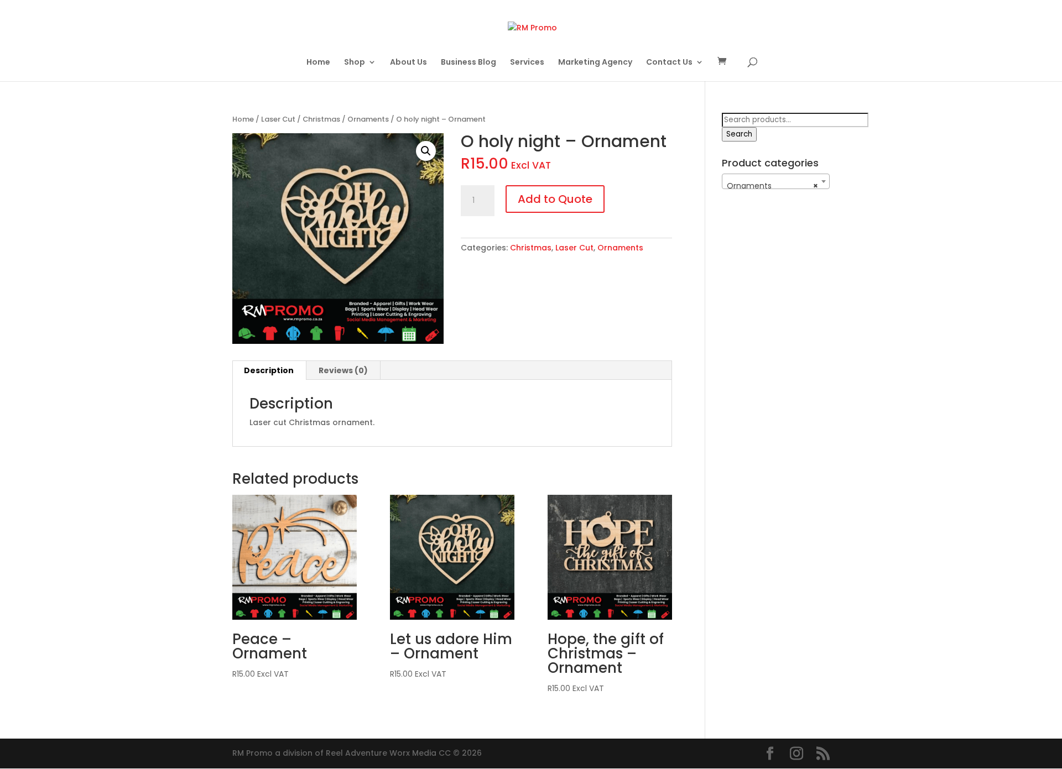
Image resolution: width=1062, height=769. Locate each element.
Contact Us (669, 62)
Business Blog (468, 62)
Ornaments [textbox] (772, 185)
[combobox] (776, 181)
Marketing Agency (595, 62)
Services (527, 62)
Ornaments (368, 119)
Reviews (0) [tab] (343, 370)
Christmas (321, 119)
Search (739, 134)
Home (318, 62)
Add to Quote (555, 199)
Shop (354, 62)
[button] (426, 151)
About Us (408, 62)
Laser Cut (278, 119)
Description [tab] (269, 370)
